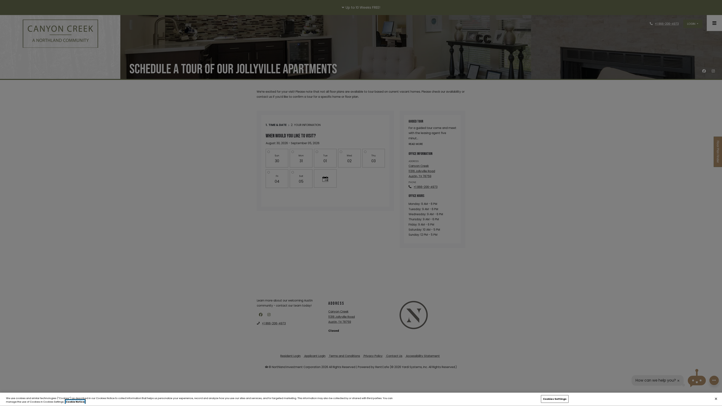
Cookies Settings (555, 399)
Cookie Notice (75, 402)
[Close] (716, 399)
